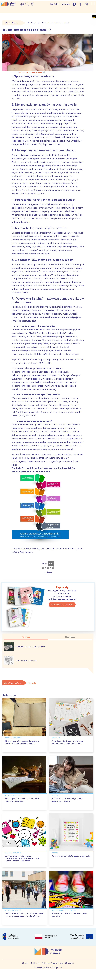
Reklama (65, 4)
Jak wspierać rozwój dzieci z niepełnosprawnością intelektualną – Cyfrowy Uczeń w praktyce (22, 858)
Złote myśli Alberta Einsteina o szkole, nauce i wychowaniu (22, 799)
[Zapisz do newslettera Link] (86, 4)
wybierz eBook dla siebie (62, 604)
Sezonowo (56, 738)
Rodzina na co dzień (13, 738)
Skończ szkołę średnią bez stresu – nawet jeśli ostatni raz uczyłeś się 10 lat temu (24, 914)
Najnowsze (70, 637)
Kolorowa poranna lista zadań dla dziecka (71, 856)
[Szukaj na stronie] (27, 4)
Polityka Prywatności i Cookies (58, 963)
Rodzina (55, 795)
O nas (25, 963)
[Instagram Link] (74, 4)
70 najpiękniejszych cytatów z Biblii (30, 646)
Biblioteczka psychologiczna (64, 910)
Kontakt (54, 4)
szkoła (33, 683)
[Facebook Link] (80, 4)
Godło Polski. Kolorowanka (26, 660)
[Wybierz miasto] (33, 4)
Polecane (26, 637)
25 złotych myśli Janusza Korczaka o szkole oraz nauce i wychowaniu (22, 742)
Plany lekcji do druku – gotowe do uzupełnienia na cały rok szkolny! (68, 742)
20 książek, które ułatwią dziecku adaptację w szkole (67, 799)
